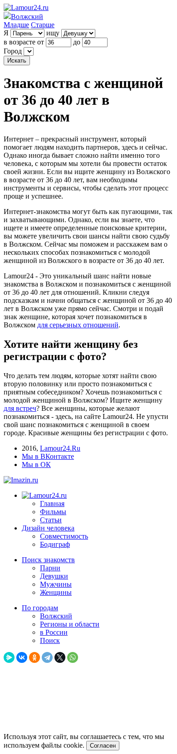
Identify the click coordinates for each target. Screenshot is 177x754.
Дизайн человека (48, 528)
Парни (50, 568)
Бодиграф (55, 544)
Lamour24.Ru (60, 448)
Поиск (50, 640)
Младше (16, 25)
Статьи (51, 520)
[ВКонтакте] (21, 657)
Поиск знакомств (48, 560)
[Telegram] (47, 657)
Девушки (54, 576)
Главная (52, 503)
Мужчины (56, 584)
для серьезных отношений (77, 325)
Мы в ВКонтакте (48, 456)
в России (54, 632)
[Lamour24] (44, 495)
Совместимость (64, 536)
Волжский (56, 616)
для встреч (20, 408)
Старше (42, 25)
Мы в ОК (36, 464)
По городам (40, 608)
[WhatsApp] (72, 657)
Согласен (103, 745)
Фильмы (53, 512)
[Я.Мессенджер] (9, 657)
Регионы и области (69, 624)
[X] (59, 657)
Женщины (56, 592)
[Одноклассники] (34, 657)
